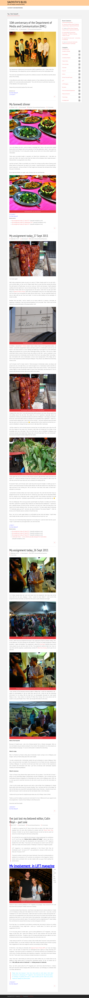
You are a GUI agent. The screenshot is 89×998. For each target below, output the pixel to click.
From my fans (71, 64)
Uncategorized (71, 100)
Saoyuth (65, 24)
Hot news (71, 67)
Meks (21, 996)
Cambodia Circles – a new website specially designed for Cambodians (29, 537)
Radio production (71, 93)
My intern (30, 107)
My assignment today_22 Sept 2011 (21, 533)
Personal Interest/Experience (35, 29)
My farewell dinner (19, 104)
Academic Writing (71, 51)
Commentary (71, 54)
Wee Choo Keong (42, 648)
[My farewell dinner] (32, 127)
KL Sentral (23, 346)
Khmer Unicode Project (71, 77)
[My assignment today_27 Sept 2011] (32, 258)
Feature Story (71, 61)
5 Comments (50, 107)
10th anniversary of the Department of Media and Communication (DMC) (30, 24)
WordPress (30, 996)
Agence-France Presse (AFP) (38, 948)
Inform (71, 74)
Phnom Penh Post (48, 830)
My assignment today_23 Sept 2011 (21, 535)
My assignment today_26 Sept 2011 (21, 224)
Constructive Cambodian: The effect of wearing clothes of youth (69, 34)
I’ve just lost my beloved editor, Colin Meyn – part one (29, 820)
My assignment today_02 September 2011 (22, 222)
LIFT (71, 80)
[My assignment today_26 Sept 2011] (32, 574)
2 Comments (13, 555)
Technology (71, 97)
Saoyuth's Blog (17, 2)
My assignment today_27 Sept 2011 (21, 220)
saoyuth (65, 38)
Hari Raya (42, 644)
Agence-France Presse (19, 291)
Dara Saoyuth (24, 29)
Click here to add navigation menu (15, 7)
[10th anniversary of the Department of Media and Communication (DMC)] (32, 49)
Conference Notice (71, 57)
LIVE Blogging (71, 84)
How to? (71, 70)
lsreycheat (66, 32)
